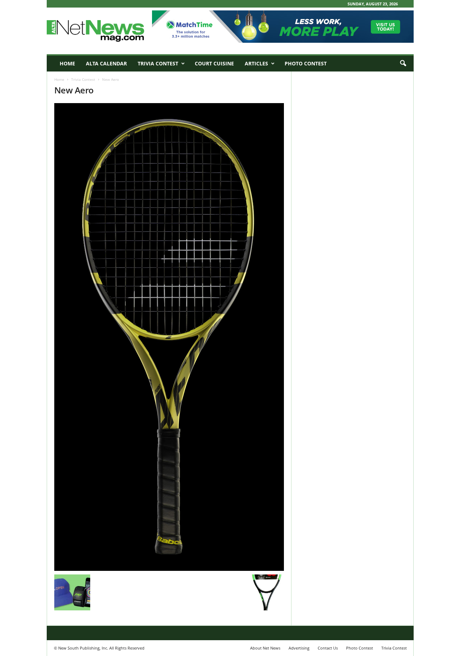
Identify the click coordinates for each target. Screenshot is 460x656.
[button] (403, 63)
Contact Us (328, 648)
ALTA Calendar (106, 63)
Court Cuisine (214, 63)
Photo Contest (306, 63)
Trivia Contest (158, 63)
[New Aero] (169, 337)
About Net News (265, 648)
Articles (256, 63)
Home (67, 63)
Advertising (299, 648)
